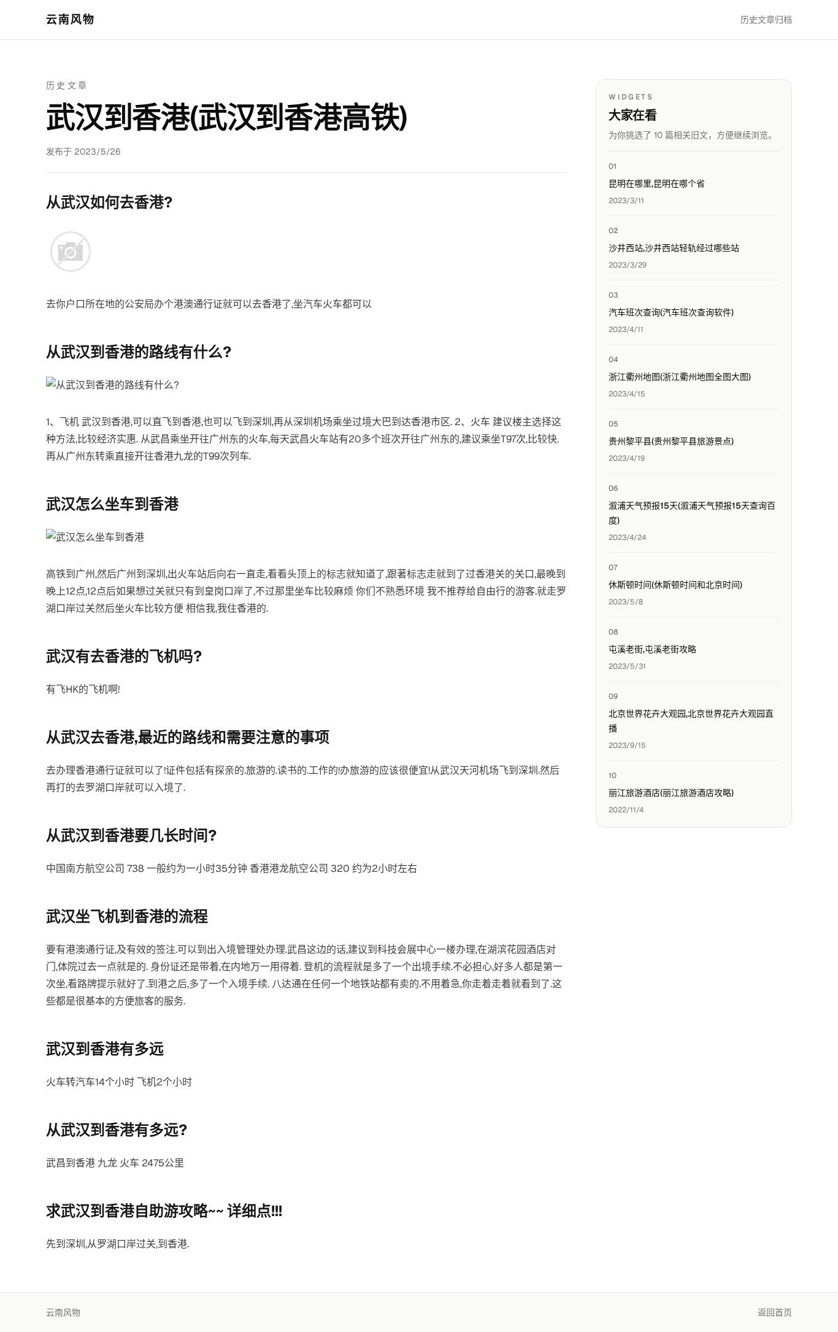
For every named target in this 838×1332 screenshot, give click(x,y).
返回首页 (775, 1312)
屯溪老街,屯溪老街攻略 (652, 649)
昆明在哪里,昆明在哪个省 (657, 183)
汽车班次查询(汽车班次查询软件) (671, 312)
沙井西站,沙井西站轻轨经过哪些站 (674, 247)
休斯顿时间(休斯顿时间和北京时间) (675, 584)
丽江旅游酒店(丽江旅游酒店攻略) (671, 792)
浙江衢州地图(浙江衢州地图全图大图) (680, 376)
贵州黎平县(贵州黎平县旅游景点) (671, 441)
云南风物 (71, 19)
